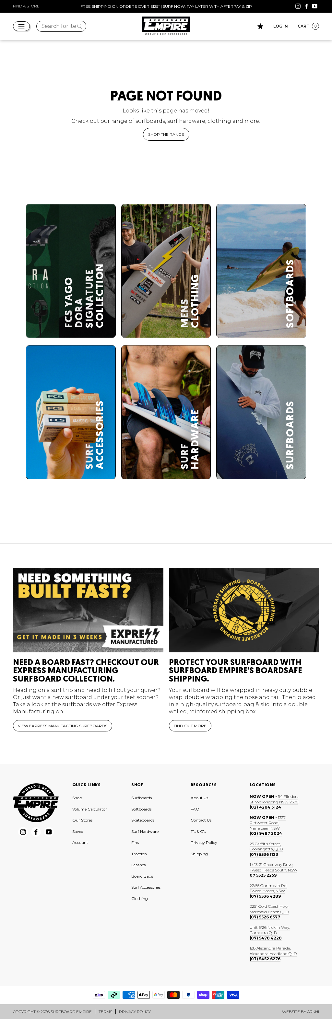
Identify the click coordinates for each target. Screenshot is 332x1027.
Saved (77, 831)
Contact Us (201, 820)
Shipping (199, 853)
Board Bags (142, 876)
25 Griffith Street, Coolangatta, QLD (266, 846)
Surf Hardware (145, 831)
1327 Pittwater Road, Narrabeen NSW (268, 823)
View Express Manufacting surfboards (62, 725)
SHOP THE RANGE (166, 134)
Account (80, 842)
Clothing (139, 898)
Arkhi (313, 1011)
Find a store (26, 6)
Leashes (138, 864)
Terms (105, 1011)
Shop (77, 797)
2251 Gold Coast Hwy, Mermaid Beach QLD (269, 909)
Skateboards (142, 820)
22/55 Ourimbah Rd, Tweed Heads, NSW (268, 888)
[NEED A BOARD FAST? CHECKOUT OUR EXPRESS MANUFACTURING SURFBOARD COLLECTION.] (88, 610)
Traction (139, 853)
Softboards (141, 809)
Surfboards (141, 797)
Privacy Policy (204, 842)
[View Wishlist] (260, 26)
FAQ (195, 809)
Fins (135, 842)
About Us (199, 797)
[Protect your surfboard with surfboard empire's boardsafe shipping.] (244, 610)
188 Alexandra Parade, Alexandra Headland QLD (273, 951)
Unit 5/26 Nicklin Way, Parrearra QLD (270, 930)
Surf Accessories (145, 887)
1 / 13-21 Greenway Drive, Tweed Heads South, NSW (273, 867)
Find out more (190, 725)
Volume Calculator (89, 809)
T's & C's (198, 831)
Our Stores (82, 820)
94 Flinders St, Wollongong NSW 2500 (274, 799)
